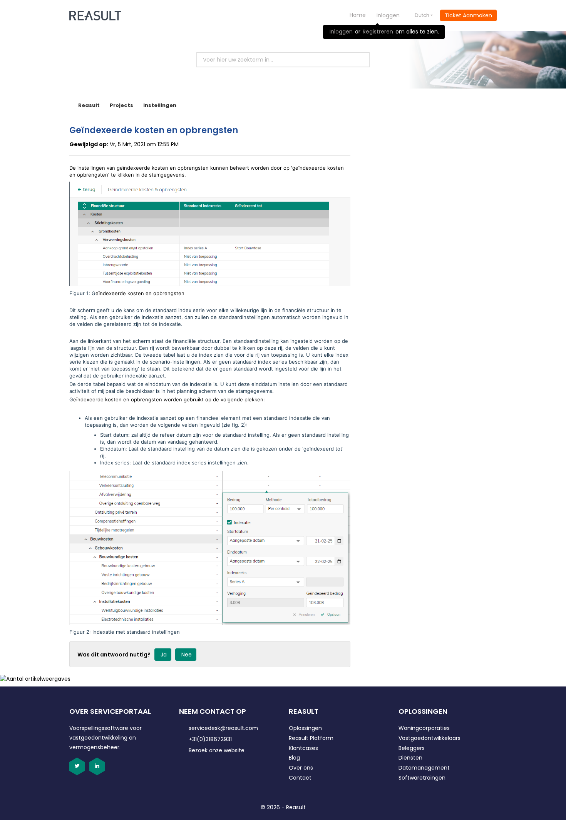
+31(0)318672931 (210, 739)
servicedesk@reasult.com (223, 728)
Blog (294, 758)
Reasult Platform (311, 738)
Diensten (410, 758)
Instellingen (159, 105)
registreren (378, 31)
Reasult (89, 105)
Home (358, 15)
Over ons (301, 768)
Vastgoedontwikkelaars (430, 738)
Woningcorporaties (424, 728)
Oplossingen (305, 728)
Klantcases (303, 748)
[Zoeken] (355, 59)
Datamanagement (424, 768)
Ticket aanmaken (468, 15)
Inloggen (341, 31)
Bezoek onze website (216, 750)
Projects (121, 105)
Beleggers (412, 748)
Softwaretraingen (422, 778)
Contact (300, 778)
